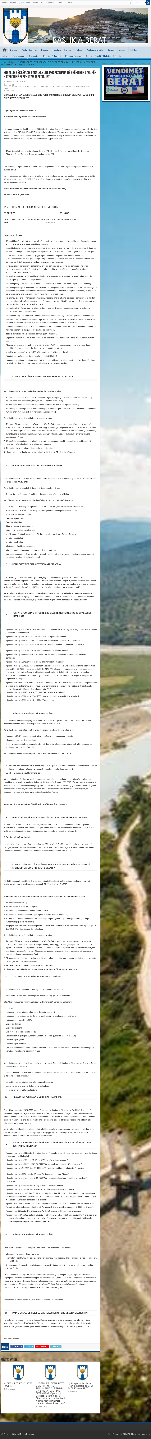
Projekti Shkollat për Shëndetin (108, 56)
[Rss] (130, 3)
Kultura (79, 50)
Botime (13, 3)
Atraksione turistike (95, 50)
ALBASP (127, 1434)
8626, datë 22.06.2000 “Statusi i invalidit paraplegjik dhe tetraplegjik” (51, 696)
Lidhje (4, 3)
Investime (56, 50)
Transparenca (18, 56)
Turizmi (111, 50)
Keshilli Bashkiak (29, 50)
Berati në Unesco (48, 3)
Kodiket (61, 3)
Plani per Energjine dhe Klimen (78, 56)
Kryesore (4, 50)
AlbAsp (146, 1434)
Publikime (134, 50)
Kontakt (70, 3)
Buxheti (44, 50)
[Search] (148, 2)
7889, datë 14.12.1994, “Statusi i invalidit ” (40, 700)
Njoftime (11, 62)
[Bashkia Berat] (75, 25)
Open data (33, 56)
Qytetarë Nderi (24, 3)
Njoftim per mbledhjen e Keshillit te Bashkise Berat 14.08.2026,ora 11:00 (80, 1386)
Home (3, 62)
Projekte (67, 50)
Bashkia (13, 50)
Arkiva (5, 56)
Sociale (122, 50)
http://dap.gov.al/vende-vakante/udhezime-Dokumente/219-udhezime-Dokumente (38, 500)
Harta (35, 3)
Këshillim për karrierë (52, 56)
